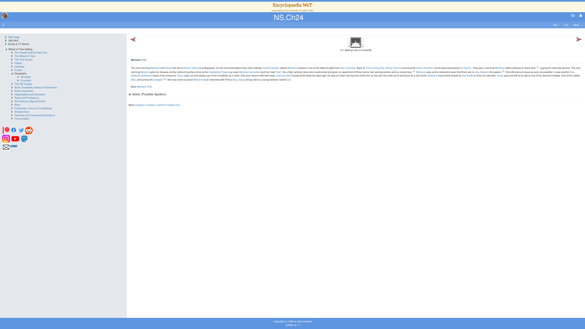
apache (5, 16)
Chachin (466, 68)
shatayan (158, 79)
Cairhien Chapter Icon (168, 105)
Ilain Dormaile (348, 68)
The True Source (23, 59)
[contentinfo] (556, 25)
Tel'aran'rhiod (21, 111)
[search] (573, 16)
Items (17, 104)
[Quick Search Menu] (573, 16)
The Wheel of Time (24, 56)
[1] (538, 67)
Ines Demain (283, 75)
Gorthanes (146, 75)
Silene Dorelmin (425, 68)
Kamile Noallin (271, 68)
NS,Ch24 (289, 17)
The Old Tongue (23, 84)
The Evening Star (374, 68)
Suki (278, 72)
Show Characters (23, 91)
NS (342, 50)
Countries (26, 80)
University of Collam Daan (301, 10)
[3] (503, 71)
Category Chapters (145, 105)
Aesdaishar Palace (219, 72)
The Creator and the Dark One (30, 52)
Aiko (133, 79)
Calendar (19, 66)
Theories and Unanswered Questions (34, 115)
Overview (26, 77)
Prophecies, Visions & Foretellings (33, 108)
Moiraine (155, 68)
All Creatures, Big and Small (29, 101)
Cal (289, 79)
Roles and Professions (26, 97)
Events (18, 70)
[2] (414, 71)
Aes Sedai (480, 72)
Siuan (168, 68)
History (18, 63)
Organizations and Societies (29, 94)
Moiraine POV (144, 86)
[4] (165, 78)
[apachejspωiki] (5, 16)
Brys (234, 79)
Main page (14, 37)
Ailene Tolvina (191, 68)
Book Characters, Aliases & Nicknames (35, 87)
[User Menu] (581, 16)
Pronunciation (22, 118)
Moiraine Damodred (249, 72)
